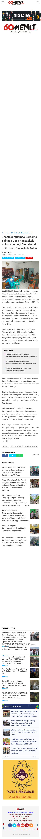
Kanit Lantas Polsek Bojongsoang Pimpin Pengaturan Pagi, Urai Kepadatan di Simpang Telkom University (23, 723)
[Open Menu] (3, 2)
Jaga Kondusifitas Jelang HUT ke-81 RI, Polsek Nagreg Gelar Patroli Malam (14, 671)
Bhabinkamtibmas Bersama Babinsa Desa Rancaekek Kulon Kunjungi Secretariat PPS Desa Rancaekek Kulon (19, 242)
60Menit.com (26, 834)
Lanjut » (35, 756)
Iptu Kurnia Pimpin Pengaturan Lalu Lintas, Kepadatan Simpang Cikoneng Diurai (24, 732)
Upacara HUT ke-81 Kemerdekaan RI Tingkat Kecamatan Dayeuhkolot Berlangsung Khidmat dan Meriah (18, 647)
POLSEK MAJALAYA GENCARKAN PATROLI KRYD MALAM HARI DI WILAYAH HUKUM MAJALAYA (15, 695)
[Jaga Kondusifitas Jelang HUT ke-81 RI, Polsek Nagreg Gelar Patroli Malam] (34, 673)
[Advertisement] (20, 136)
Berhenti (29, 258)
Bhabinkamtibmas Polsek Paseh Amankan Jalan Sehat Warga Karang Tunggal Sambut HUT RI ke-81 (24, 741)
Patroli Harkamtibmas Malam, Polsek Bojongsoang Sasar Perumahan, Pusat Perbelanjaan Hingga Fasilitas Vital (24, 714)
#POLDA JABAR (16, 446)
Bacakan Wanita (8, 258)
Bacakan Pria (19, 258)
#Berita (5, 446)
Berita (8, 233)
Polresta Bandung (26, 233)
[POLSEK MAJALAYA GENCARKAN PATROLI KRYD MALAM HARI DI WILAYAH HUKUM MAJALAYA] (34, 697)
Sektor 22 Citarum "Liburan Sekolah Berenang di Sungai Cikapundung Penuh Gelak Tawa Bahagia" (14, 684)
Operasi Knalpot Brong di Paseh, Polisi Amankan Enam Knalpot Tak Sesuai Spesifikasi (24, 750)
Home (3, 233)
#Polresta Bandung (31, 446)
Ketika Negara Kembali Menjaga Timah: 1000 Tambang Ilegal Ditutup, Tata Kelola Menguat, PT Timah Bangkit (13, 660)
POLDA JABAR (15, 233)
